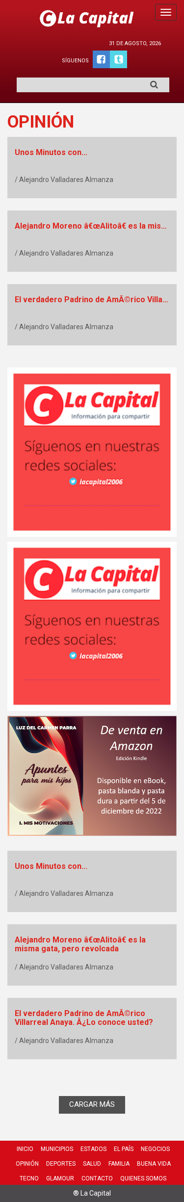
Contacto (97, 1178)
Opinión (27, 1163)
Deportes (61, 1163)
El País (123, 1149)
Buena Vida (154, 1163)
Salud (92, 1163)
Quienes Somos (143, 1178)
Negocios (155, 1149)
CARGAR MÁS (92, 1104)
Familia (119, 1163)
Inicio (25, 1149)
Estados (93, 1149)
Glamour (60, 1178)
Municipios (57, 1149)
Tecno (29, 1178)
